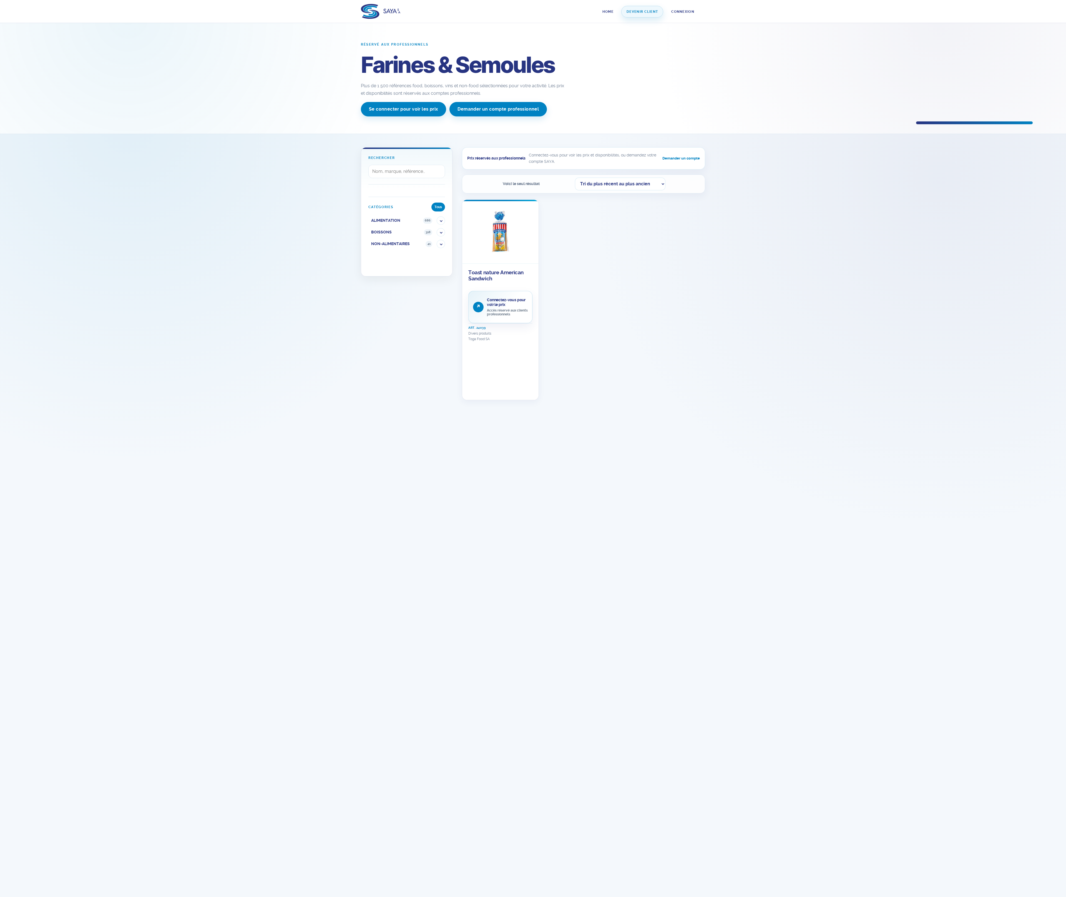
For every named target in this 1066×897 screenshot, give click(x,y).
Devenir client (642, 12)
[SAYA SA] (380, 11)
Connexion (682, 12)
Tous (438, 207)
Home (608, 12)
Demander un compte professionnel (498, 109)
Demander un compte (681, 158)
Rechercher (381, 158)
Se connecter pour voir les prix (403, 109)
